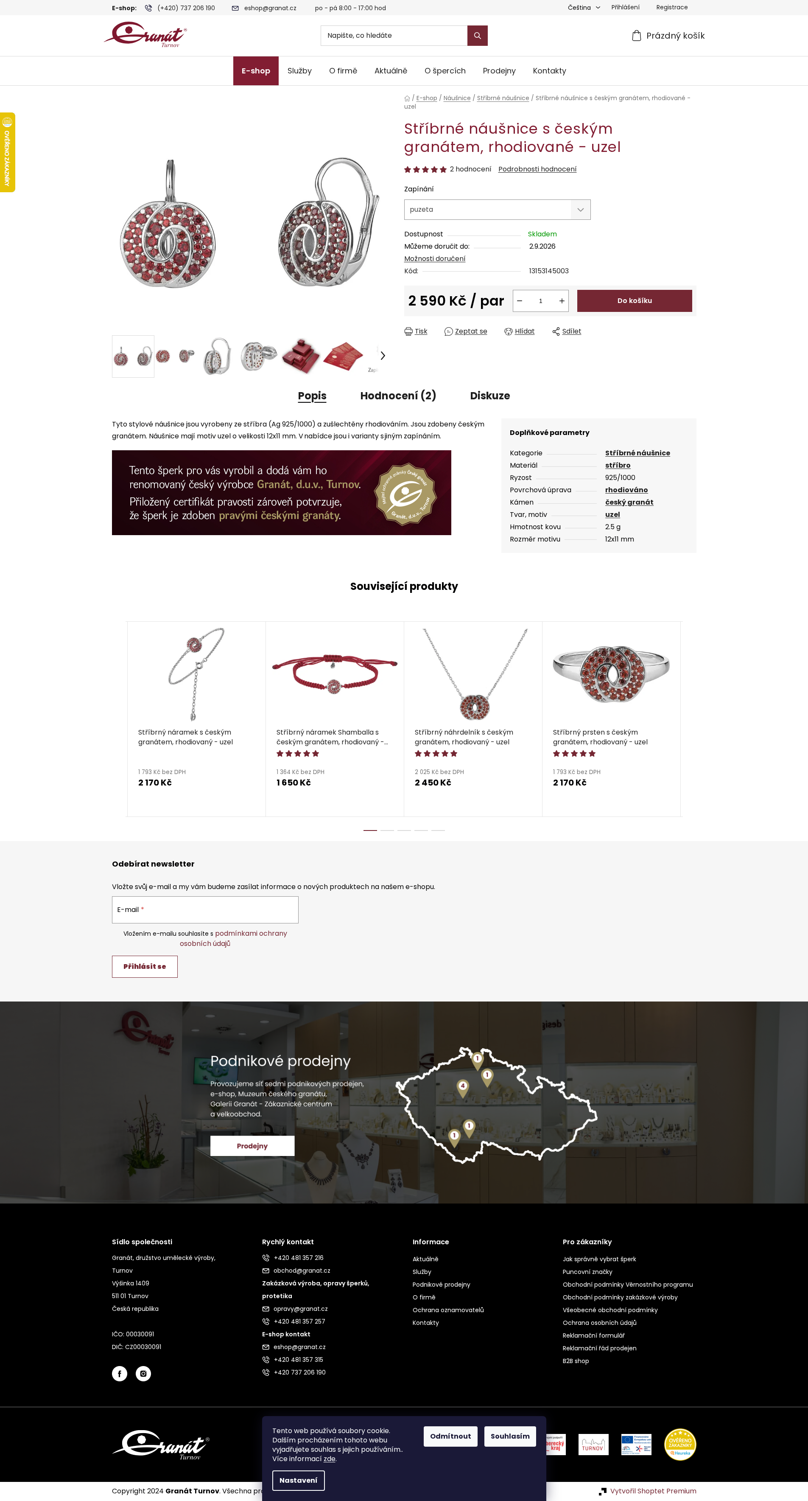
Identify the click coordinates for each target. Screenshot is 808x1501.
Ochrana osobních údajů (600, 1323)
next (689, 726)
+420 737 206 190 (300, 1372)
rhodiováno (626, 490)
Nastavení (299, 1480)
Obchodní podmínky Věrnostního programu (628, 1284)
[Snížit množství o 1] (519, 300)
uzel (612, 514)
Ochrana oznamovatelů (448, 1310)
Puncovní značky (587, 1272)
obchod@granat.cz (302, 1270)
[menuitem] (256, 70)
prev (119, 726)
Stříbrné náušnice (637, 453)
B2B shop (576, 1361)
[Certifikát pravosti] (281, 488)
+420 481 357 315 (298, 1359)
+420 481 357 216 (299, 1258)
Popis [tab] (312, 396)
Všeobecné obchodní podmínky (610, 1310)
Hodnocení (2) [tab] (398, 396)
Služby (422, 1272)
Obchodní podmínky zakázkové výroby (620, 1297)
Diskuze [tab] (490, 396)
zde (330, 1459)
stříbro (618, 465)
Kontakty (426, 1323)
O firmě (424, 1297)
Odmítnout (450, 1436)
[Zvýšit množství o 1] (562, 300)
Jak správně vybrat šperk (599, 1259)
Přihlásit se (144, 966)
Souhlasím (510, 1436)
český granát (629, 502)
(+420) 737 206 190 (186, 8)
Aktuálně (426, 1259)
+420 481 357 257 (299, 1321)
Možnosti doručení (435, 259)
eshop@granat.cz (270, 8)
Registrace (672, 7)
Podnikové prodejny (441, 1284)
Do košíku (635, 301)
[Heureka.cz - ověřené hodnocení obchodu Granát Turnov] (673, 1444)
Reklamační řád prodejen (600, 1348)
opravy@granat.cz (301, 1309)
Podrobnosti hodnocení (537, 169)
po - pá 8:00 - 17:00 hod (350, 8)
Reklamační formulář (594, 1335)
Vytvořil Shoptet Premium (653, 1491)
